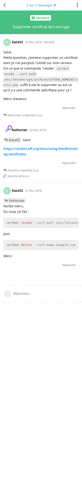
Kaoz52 (14, 140)
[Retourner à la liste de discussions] (4, 5)
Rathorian (16, 200)
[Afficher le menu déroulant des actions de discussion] (77, 5)
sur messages (39, 5)
